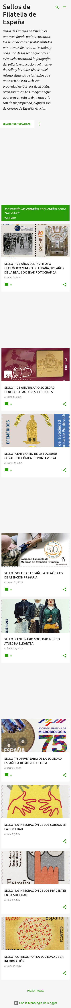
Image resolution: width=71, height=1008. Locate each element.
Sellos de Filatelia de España (19, 14)
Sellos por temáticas (16, 124)
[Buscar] (57, 7)
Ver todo (10, 218)
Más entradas (35, 991)
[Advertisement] (35, 163)
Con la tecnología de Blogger (37, 1003)
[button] (64, 284)
